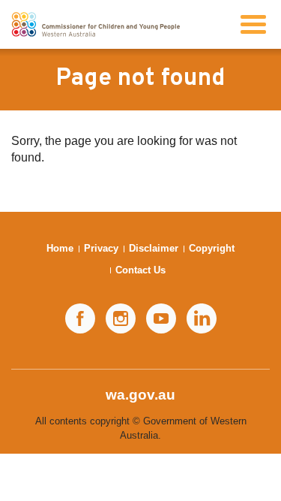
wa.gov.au (140, 395)
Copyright (212, 248)
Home (59, 248)
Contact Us (140, 270)
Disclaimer (153, 248)
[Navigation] (253, 24)
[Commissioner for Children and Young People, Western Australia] (95, 24)
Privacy (101, 248)
